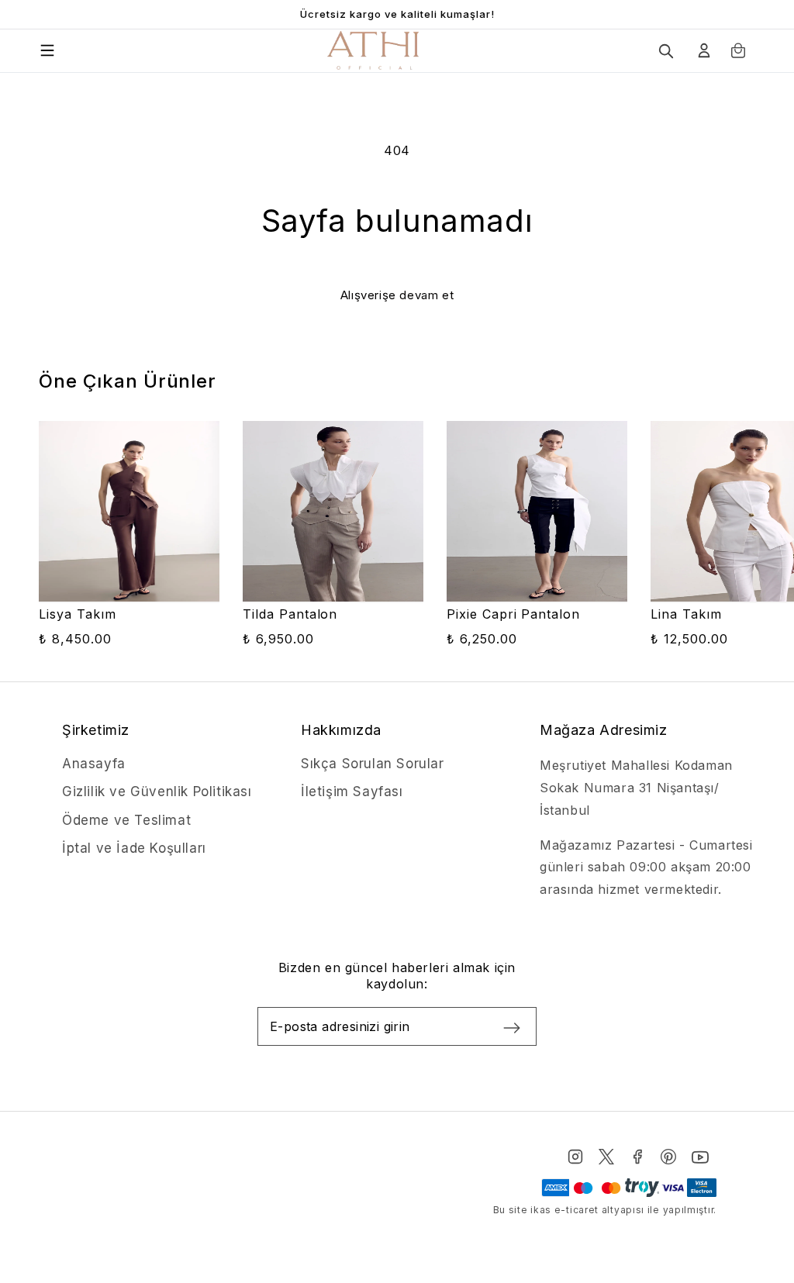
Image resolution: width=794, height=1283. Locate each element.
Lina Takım (686, 614)
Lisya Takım (77, 614)
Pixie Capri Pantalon (513, 614)
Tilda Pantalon (290, 614)
